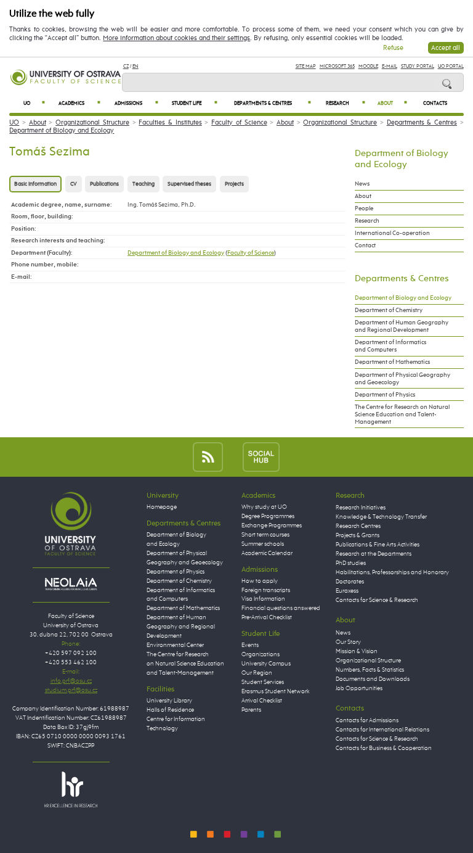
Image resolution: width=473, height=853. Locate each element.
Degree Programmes (267, 516)
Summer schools (262, 544)
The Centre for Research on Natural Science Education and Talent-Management (402, 414)
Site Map (306, 66)
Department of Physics (385, 395)
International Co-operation (392, 233)
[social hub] (261, 457)
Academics (79, 103)
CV (73, 184)
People (364, 208)
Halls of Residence (170, 710)
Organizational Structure (92, 122)
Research (346, 103)
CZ (126, 66)
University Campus (266, 664)
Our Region (256, 673)
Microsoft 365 (337, 66)
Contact (365, 245)
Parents (251, 710)
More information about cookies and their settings (176, 38)
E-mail (389, 66)
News (362, 184)
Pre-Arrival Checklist (266, 617)
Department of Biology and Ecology (61, 130)
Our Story (348, 642)
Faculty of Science (239, 122)
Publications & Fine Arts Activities (377, 545)
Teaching (143, 184)
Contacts (435, 103)
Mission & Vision (357, 651)
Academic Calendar (267, 553)
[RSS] (208, 457)
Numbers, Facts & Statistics (370, 670)
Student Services (262, 682)
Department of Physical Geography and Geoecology (402, 378)
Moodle (368, 66)
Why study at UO (264, 507)
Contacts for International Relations (382, 730)
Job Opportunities (359, 688)
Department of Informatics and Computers (390, 346)
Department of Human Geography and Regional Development (401, 326)
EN (135, 66)
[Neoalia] (70, 584)
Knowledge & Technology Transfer (381, 517)
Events (250, 645)
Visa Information (263, 599)
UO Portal (451, 66)
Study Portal (417, 66)
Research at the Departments (373, 554)
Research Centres (358, 526)
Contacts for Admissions (367, 720)
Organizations (260, 654)
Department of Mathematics (392, 362)
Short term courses (265, 535)
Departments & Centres (272, 103)
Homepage (162, 507)
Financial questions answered (280, 608)
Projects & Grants (357, 535)
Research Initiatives (361, 508)
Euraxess (347, 591)
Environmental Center (175, 645)
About (392, 103)
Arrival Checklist (261, 701)
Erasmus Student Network (275, 691)
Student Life (194, 103)
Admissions (136, 103)
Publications (104, 184)
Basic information (35, 184)
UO (34, 103)
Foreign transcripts (265, 590)
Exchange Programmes (271, 525)
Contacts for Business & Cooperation (384, 748)
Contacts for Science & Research (377, 600)
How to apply (259, 581)
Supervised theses (189, 184)
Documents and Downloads (373, 679)
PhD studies (351, 563)
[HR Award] (70, 789)
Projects (234, 184)
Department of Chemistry (388, 310)
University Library (169, 701)
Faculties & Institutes (170, 122)
